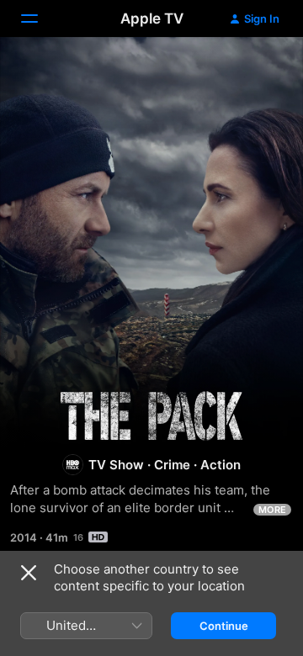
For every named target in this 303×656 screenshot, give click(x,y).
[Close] (28, 572)
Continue (223, 625)
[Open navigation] (39, 18)
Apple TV (151, 18)
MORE (272, 510)
